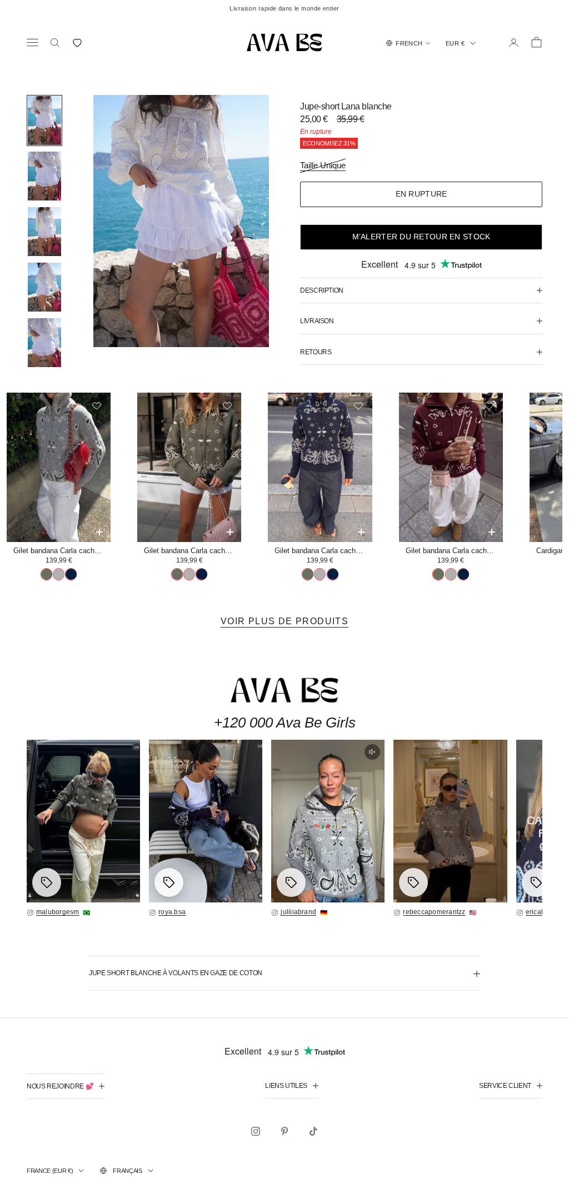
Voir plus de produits (284, 621)
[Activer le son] (372, 752)
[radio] (46, 574)
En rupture (421, 193)
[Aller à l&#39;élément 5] (44, 342)
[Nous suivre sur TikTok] (313, 1131)
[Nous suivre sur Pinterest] (284, 1131)
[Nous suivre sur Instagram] (255, 1131)
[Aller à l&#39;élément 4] (44, 287)
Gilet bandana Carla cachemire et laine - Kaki (192, 550)
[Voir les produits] (46, 882)
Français (127, 1170)
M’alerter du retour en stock (421, 236)
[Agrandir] (83, 821)
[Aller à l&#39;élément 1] (44, 120)
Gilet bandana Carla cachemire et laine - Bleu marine (323, 550)
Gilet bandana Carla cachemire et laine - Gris (62, 550)
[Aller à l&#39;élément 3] (44, 231)
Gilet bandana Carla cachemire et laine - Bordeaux (454, 550)
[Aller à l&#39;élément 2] (44, 176)
